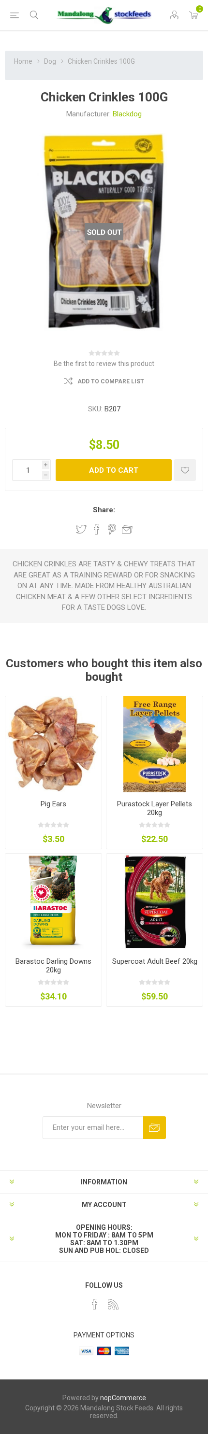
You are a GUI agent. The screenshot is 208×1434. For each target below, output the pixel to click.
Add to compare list (110, 381)
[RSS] (113, 1304)
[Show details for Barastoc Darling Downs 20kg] (53, 902)
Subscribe (154, 1127)
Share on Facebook (96, 529)
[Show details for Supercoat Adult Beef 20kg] (154, 902)
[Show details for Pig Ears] (53, 744)
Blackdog (127, 114)
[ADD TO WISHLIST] (185, 470)
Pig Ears (53, 804)
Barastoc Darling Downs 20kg (53, 965)
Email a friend (127, 529)
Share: (104, 510)
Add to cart (113, 470)
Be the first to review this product (104, 363)
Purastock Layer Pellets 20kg (154, 808)
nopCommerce (123, 1398)
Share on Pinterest (112, 529)
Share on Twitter (81, 529)
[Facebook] (95, 1304)
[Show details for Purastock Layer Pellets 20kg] (154, 744)
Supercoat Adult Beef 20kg (154, 961)
